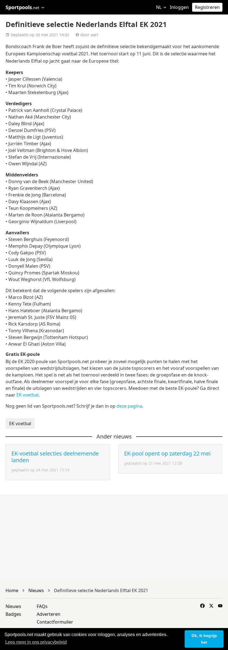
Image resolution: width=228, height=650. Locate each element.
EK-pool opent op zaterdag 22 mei (167, 453)
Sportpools (22, 7)
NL (159, 7)
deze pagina (129, 406)
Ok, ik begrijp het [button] (204, 638)
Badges (13, 614)
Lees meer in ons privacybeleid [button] (36, 642)
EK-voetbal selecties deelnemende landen (55, 457)
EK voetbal (27, 395)
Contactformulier (55, 622)
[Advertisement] (114, 536)
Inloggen (179, 7)
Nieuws (13, 606)
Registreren (207, 7)
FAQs (42, 606)
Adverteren (48, 614)
